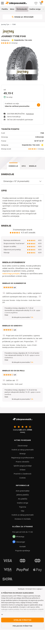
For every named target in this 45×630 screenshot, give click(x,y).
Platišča (5, 9)
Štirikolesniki (22, 9)
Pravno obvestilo (22, 461)
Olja (22, 511)
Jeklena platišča (22, 495)
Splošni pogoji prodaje (23, 465)
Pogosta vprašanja (22, 550)
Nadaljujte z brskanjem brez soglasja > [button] (30, 589)
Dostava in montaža (22, 519)
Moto (12, 9)
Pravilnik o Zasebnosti (22, 473)
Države (22, 469)
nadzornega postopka (11, 273)
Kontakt (23, 546)
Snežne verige (34, 9)
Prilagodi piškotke (22, 626)
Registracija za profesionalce (22, 457)
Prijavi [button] (6, 315)
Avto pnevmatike (22, 491)
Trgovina (22, 507)
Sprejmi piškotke (22, 620)
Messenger (20, 542)
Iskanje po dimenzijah (23, 17)
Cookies (22, 478)
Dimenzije (13, 166)
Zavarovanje (22, 445)
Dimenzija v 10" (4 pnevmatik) (16, 181)
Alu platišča (22, 499)
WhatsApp (20, 536)
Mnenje (32, 166)
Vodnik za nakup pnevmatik (23, 449)
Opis (24, 166)
